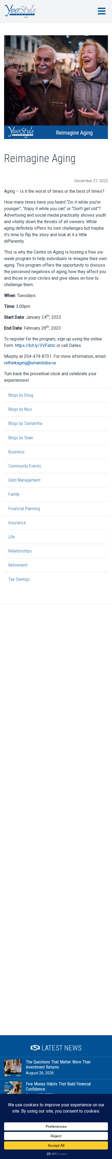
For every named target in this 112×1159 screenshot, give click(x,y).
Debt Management (24, 480)
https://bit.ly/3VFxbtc (35, 345)
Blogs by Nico (20, 409)
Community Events (24, 466)
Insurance (17, 522)
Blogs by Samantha (25, 423)
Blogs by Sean (20, 437)
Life (11, 536)
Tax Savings (19, 579)
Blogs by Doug (20, 395)
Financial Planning (24, 508)
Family (14, 494)
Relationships (20, 551)
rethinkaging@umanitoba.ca (30, 362)
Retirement (17, 565)
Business (16, 451)
